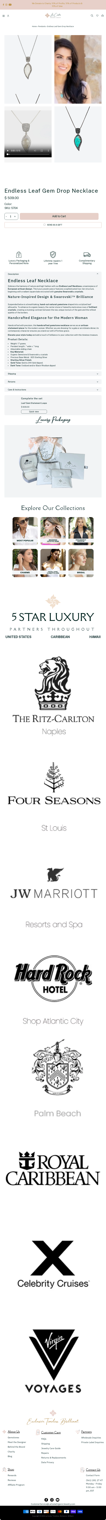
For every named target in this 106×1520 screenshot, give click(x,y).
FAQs (43, 1438)
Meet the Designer (17, 1442)
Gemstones (13, 1437)
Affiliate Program (16, 1484)
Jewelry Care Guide (51, 1448)
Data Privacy (47, 1462)
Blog (10, 1456)
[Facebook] (3, 5)
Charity (11, 1451)
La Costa (48, 1516)
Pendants (42, 26)
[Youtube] (10, 5)
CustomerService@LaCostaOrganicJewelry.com (53, 1504)
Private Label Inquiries (92, 1442)
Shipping (12, 374)
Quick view (34, 412)
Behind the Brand (16, 1446)
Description (13, 274)
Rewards (12, 1475)
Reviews (12, 1480)
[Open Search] (92, 15)
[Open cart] (102, 16)
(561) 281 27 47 (94, 1480)
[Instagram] (6, 5)
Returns (11, 382)
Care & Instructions (17, 389)
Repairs (45, 1453)
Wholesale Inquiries (91, 1437)
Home (34, 26)
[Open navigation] (4, 16)
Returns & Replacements (53, 1457)
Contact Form (93, 1475)
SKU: (7, 208)
